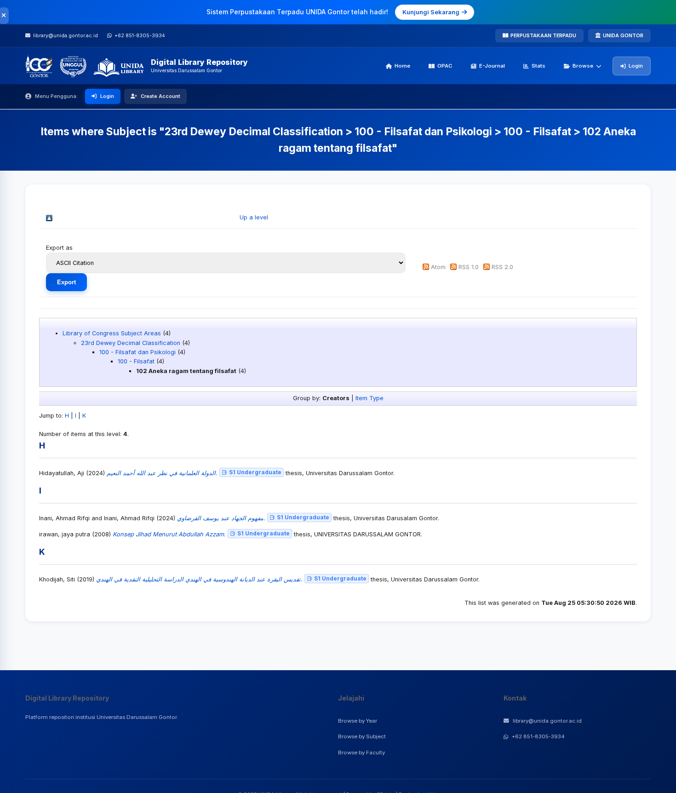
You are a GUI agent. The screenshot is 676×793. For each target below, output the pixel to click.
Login (636, 66)
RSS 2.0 (502, 267)
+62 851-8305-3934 (538, 736)
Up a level (254, 217)
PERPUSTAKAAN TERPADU (543, 35)
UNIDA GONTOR (623, 35)
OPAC (445, 66)
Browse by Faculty (361, 752)
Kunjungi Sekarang (430, 12)
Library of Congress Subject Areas (112, 333)
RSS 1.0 (468, 267)
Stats (538, 66)
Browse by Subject (362, 736)
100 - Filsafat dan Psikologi (137, 352)
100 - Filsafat (136, 361)
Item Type (369, 398)
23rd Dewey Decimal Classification (130, 342)
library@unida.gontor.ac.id (547, 721)
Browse (583, 66)
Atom (438, 267)
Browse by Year (357, 721)
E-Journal (492, 66)
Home (402, 66)
